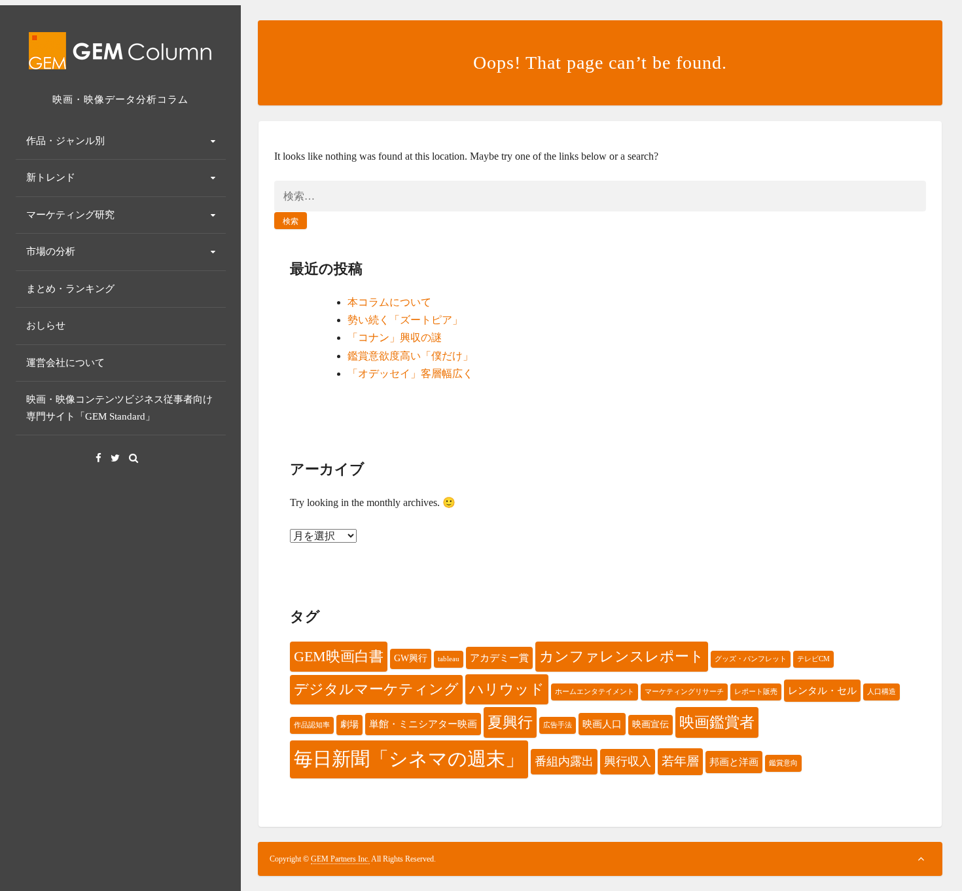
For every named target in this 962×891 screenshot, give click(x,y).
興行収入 (627, 761)
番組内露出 (564, 761)
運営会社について (65, 362)
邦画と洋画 (733, 761)
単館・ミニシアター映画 (423, 723)
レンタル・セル (822, 690)
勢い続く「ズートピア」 (405, 319)
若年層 (680, 761)
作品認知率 (312, 725)
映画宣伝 (650, 724)
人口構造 (881, 691)
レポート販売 (755, 691)
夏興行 (510, 722)
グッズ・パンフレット (751, 659)
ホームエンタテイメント (594, 691)
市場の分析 (50, 251)
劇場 (349, 724)
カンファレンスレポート (621, 656)
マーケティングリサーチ (684, 691)
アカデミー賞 (499, 657)
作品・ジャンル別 (65, 141)
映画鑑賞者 (717, 722)
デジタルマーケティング (376, 689)
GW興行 (410, 658)
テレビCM (813, 659)
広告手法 (557, 725)
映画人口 (602, 723)
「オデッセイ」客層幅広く (410, 373)
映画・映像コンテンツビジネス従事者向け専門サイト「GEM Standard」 (119, 408)
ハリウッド (506, 689)
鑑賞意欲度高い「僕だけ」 (410, 355)
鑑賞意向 (783, 763)
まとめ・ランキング (70, 288)
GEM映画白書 (338, 656)
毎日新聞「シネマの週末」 (409, 758)
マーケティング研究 (70, 214)
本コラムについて (389, 302)
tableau (448, 659)
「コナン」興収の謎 (394, 337)
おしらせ (45, 325)
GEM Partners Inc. (340, 859)
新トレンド (50, 177)
